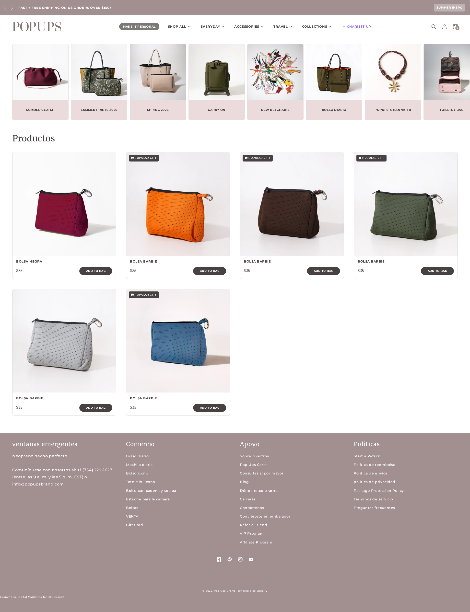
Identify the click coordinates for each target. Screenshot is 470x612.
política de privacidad (374, 482)
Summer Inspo (449, 7)
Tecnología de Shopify (252, 590)
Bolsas (132, 508)
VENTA (132, 516)
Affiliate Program (256, 542)
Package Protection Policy (379, 490)
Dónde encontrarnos (260, 490)
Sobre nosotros (254, 456)
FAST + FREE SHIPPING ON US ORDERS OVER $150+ (65, 8)
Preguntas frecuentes (374, 508)
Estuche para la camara (148, 499)
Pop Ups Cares (254, 464)
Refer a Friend (253, 525)
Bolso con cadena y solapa (151, 490)
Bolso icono (137, 473)
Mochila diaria (139, 464)
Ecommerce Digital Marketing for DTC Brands (32, 597)
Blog (244, 482)
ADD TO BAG (96, 271)
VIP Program (252, 533)
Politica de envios (371, 473)
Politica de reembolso (375, 464)
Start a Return (367, 456)
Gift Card (134, 525)
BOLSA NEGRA (29, 261)
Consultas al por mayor (261, 473)
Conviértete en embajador (265, 516)
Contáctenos (252, 508)
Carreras (248, 499)
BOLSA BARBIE (143, 261)
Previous (5, 7)
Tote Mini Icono (140, 482)
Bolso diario (137, 456)
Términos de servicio (373, 499)
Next (12, 7)
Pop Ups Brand (224, 590)
